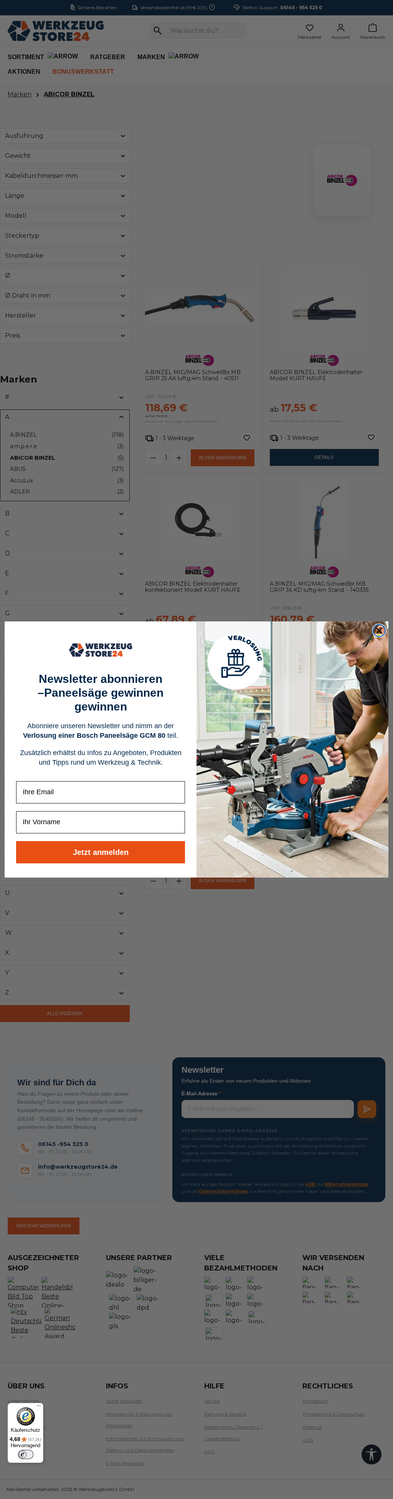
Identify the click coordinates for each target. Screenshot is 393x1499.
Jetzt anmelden (101, 852)
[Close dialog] (379, 630)
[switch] (25, 1454)
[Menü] (38, 1407)
